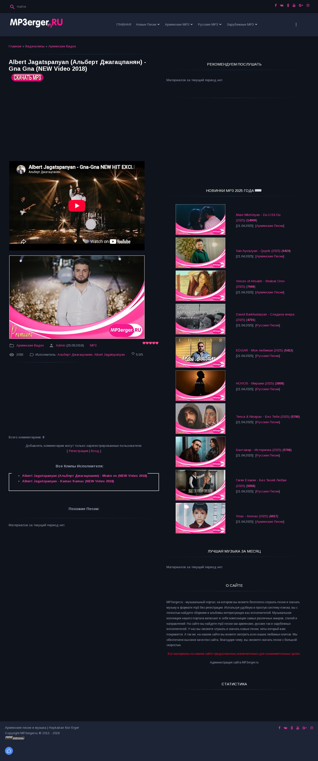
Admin (60, 345)
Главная (15, 46)
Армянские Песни (269, 226)
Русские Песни (267, 325)
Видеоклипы (34, 46)
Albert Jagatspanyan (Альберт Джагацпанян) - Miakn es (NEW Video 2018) (84, 476)
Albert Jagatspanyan (109, 354)
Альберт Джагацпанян (74, 354)
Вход (95, 451)
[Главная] (36, 24)
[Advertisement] (84, 123)
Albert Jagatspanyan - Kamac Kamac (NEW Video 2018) (68, 481)
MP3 (93, 345)
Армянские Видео (62, 46)
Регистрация (78, 451)
